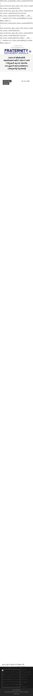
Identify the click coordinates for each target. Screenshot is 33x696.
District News (7, 81)
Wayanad (6, 83)
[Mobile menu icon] (30, 51)
